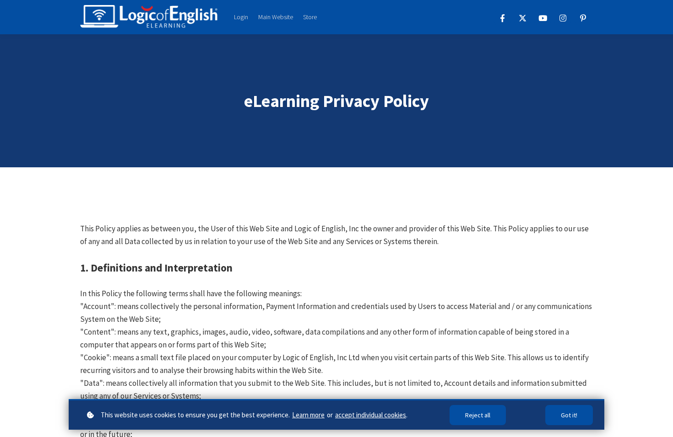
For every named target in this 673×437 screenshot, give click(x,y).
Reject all (477, 415)
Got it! (569, 415)
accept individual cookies (370, 414)
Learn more (308, 414)
